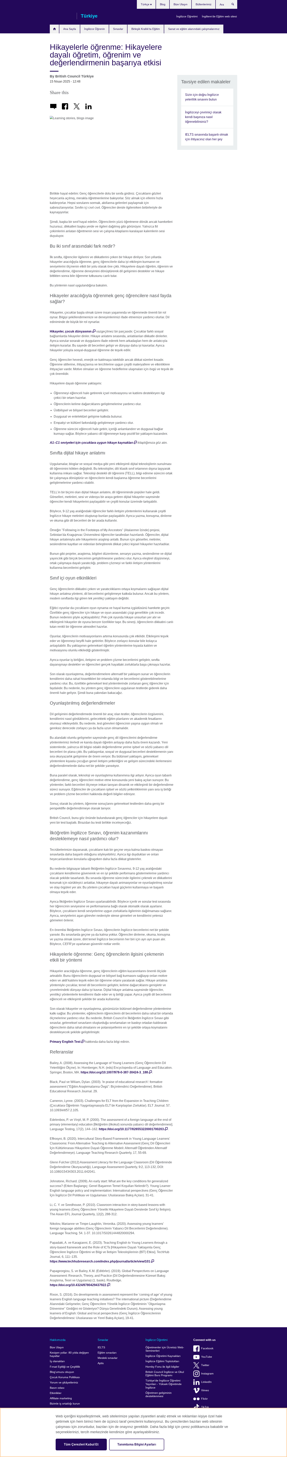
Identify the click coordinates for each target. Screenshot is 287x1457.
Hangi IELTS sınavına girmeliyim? (54, 29)
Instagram (207, 1373)
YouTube (206, 1356)
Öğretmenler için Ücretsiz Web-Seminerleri (164, 1349)
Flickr (204, 1398)
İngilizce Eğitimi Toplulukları (162, 1361)
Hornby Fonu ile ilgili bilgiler (162, 1366)
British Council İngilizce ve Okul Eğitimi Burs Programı (164, 1374)
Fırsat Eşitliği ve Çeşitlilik (65, 1366)
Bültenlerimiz (203, 4)
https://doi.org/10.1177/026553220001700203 (131, 1129)
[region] (143, 1432)
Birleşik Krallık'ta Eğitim (145, 28)
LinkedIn (206, 1382)
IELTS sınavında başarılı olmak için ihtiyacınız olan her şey (206, 137)
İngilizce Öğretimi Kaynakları (163, 1356)
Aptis (101, 1363)
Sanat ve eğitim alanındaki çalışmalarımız (193, 28)
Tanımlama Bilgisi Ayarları (136, 1444)
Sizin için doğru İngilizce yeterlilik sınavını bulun (202, 97)
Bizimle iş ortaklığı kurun (65, 1403)
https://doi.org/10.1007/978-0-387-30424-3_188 (114, 1072)
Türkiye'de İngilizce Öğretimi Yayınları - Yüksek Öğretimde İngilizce (163, 1384)
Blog (162, 4)
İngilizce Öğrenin (94, 28)
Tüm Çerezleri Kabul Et (81, 1444)
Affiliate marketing (61, 1398)
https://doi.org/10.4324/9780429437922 (78, 1285)
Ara (234, 5)
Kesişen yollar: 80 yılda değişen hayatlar (69, 1354)
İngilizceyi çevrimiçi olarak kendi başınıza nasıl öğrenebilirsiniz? (203, 117)
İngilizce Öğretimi (187, 16)
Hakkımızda (57, 1339)
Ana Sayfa (69, 28)
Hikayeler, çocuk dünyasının (71, 331)
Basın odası (57, 1387)
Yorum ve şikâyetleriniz (64, 1382)
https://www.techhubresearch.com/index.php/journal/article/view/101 (100, 1261)
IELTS (101, 1347)
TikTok (205, 1407)
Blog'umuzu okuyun (62, 1372)
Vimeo (205, 1390)
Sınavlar (118, 28)
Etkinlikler (56, 1393)
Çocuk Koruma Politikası (65, 1377)
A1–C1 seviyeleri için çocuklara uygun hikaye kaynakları (91, 442)
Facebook (207, 1348)
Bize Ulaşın (180, 4)
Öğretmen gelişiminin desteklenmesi (158, 1394)
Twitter (205, 1365)
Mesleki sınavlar (108, 1358)
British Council (61, 16)
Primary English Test (65, 1041)
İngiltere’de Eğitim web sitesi (219, 16)
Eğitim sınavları (107, 1352)
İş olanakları (57, 1361)
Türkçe (145, 4)
